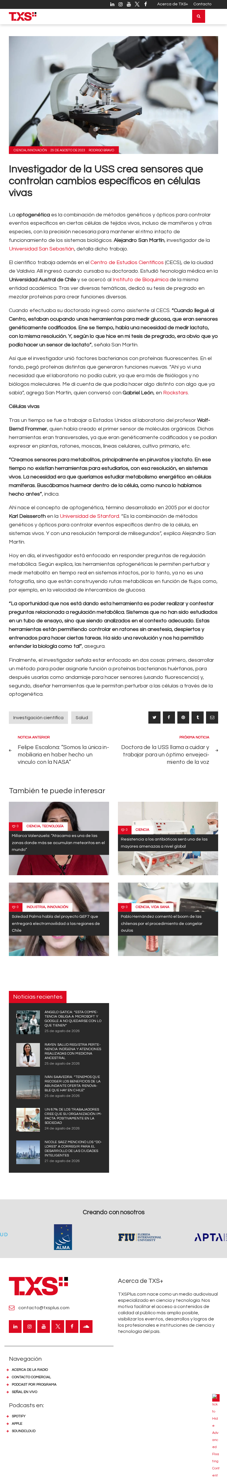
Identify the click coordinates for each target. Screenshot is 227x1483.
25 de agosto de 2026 (62, 1031)
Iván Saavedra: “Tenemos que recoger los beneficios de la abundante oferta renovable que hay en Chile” (72, 1083)
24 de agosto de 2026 (62, 1128)
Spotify (18, 1416)
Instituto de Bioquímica (140, 279)
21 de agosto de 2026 (62, 1161)
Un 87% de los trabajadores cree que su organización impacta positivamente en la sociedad (73, 1116)
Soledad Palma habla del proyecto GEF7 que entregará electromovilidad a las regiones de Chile (56, 924)
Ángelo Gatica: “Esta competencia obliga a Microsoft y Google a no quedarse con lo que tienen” (73, 1018)
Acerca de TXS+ (172, 4)
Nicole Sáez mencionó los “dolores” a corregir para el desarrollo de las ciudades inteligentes (73, 1148)
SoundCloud (23, 1431)
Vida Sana (160, 907)
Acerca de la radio (30, 1370)
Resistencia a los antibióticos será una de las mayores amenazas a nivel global (164, 842)
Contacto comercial (31, 1377)
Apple (17, 1424)
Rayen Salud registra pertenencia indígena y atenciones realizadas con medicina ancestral (73, 1051)
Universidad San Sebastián (41, 249)
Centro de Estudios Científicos (127, 262)
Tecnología (53, 826)
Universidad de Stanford (89, 516)
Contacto (202, 4)
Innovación (37, 150)
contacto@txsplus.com (43, 1307)
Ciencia (20, 150)
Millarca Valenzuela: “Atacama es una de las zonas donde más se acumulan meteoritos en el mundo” (58, 843)
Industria (36, 907)
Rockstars (175, 393)
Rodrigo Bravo (101, 150)
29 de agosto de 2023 (68, 150)
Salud (82, 717)
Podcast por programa (34, 1384)
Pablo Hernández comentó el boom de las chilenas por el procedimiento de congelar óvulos (161, 924)
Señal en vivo (24, 1392)
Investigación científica (38, 717)
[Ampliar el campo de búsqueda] (198, 16)
